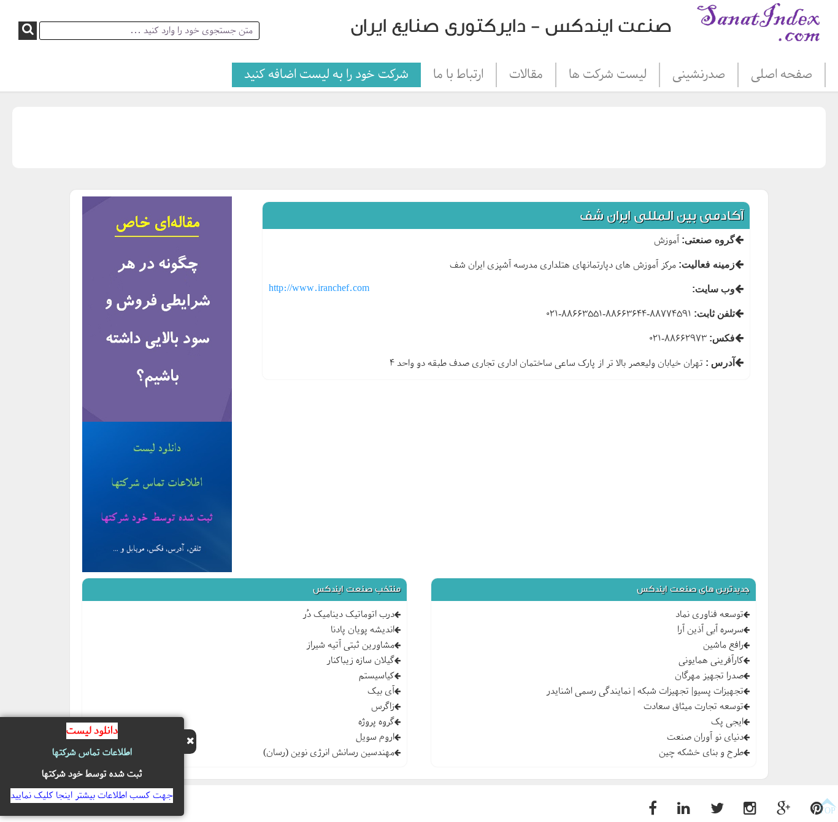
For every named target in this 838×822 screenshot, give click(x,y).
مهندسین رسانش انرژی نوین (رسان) (328, 752)
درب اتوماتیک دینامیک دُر (348, 614)
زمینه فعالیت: (706, 264)
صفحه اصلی (781, 75)
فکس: (722, 338)
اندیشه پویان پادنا (362, 629)
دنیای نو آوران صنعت (705, 737)
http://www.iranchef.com (319, 288)
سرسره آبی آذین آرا (710, 629)
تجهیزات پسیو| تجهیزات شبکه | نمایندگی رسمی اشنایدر (645, 691)
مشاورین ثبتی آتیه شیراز (350, 645)
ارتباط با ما (458, 75)
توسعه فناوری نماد (709, 614)
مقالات (526, 75)
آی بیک (380, 691)
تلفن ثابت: (714, 313)
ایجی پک (727, 722)
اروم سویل (375, 737)
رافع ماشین (723, 645)
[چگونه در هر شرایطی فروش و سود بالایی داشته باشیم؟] (157, 310)
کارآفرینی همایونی (711, 660)
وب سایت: (713, 289)
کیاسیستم (376, 676)
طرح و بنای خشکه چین (701, 752)
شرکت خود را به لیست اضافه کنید (326, 75)
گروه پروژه (376, 722)
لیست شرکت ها (608, 75)
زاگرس (382, 706)
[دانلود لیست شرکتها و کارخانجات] (157, 499)
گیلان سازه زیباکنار (360, 660)
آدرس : (720, 362)
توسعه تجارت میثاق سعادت (694, 706)
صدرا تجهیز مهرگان (709, 676)
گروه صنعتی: (708, 240)
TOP (827, 810)
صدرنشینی (698, 75)
